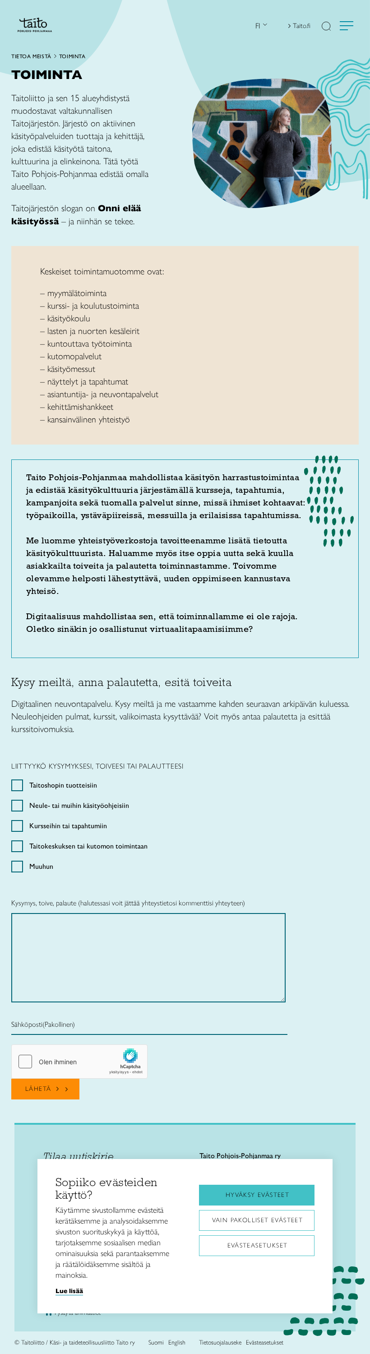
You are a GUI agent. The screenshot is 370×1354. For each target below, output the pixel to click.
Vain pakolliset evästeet (257, 1220)
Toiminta (72, 56)
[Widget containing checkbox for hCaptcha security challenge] (79, 1061)
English (176, 1342)
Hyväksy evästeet (257, 1195)
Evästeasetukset (257, 1245)
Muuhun (41, 866)
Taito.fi (301, 26)
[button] (326, 27)
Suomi (156, 1342)
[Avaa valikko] (347, 26)
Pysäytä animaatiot (78, 1313)
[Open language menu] (264, 25)
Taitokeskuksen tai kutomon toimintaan (88, 846)
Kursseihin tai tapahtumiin (68, 825)
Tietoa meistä (31, 56)
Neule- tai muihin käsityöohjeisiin (79, 805)
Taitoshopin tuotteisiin (63, 785)
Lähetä (38, 1089)
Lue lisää (69, 1291)
